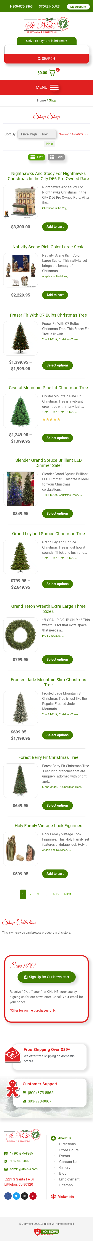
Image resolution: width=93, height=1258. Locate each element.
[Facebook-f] (8, 1196)
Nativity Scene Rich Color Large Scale (49, 246)
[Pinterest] (33, 1196)
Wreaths (55, 635)
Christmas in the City (54, 208)
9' (56, 339)
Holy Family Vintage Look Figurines (48, 825)
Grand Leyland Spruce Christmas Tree (48, 533)
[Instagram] (24, 1196)
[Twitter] (16, 1196)
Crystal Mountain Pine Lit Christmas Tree (48, 387)
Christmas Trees (68, 339)
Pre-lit (45, 635)
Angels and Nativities (54, 276)
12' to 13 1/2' (65, 412)
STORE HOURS (49, 6)
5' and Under (49, 786)
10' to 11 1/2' (49, 412)
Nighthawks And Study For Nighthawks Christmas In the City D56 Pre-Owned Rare (48, 176)
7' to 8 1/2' (48, 339)
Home (41, 100)
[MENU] (54, 87)
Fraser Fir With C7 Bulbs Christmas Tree (48, 315)
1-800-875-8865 (21, 6)
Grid (60, 157)
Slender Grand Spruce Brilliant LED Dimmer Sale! (48, 463)
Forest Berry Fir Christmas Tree (48, 757)
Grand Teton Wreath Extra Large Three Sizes (48, 609)
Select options (57, 365)
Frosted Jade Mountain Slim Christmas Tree (48, 682)
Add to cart (55, 227)
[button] (70, 1138)
